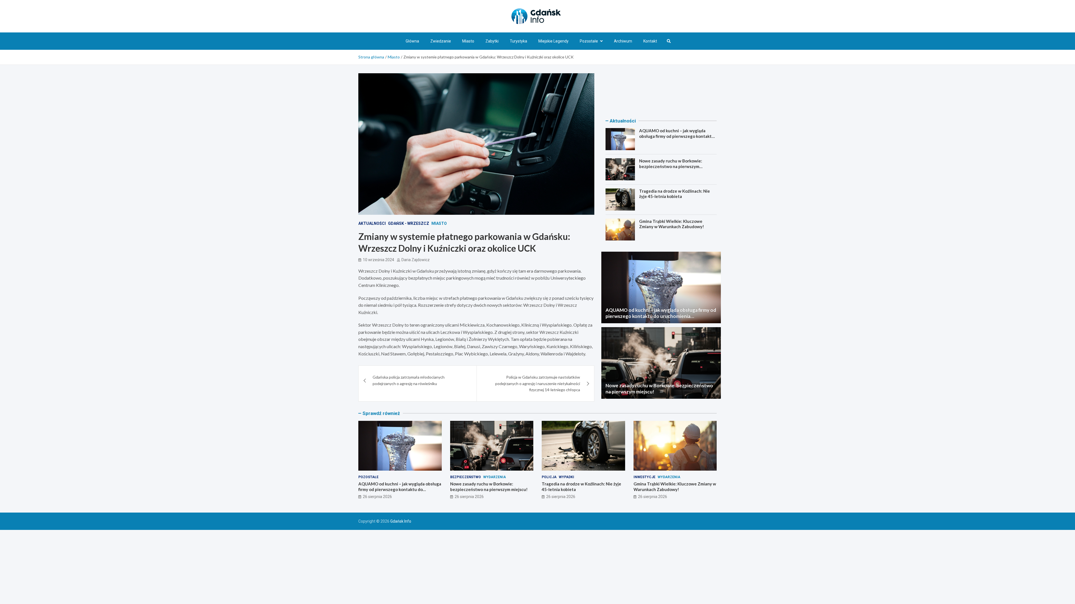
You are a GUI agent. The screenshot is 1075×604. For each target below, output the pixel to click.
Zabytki (492, 41)
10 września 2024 (378, 260)
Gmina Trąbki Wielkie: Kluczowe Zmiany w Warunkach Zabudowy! (671, 224)
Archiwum (623, 41)
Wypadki (566, 477)
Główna (412, 41)
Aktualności (372, 223)
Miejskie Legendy (553, 41)
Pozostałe (589, 41)
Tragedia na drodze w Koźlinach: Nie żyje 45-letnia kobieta (674, 193)
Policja (549, 477)
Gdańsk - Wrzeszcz (408, 223)
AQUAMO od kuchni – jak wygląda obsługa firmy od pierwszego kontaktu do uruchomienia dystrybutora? (676, 136)
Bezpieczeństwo (465, 477)
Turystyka (518, 41)
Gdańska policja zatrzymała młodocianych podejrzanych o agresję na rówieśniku (409, 380)
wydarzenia (494, 477)
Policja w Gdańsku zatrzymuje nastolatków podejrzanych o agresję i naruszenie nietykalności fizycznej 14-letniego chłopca (537, 383)
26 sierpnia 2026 (377, 496)
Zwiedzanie (440, 41)
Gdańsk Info (400, 521)
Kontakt (650, 41)
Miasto (468, 41)
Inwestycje (644, 477)
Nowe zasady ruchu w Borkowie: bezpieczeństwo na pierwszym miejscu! (670, 166)
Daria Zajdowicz (415, 260)
